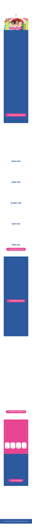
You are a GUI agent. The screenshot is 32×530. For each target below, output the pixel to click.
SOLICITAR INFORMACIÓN (16, 28)
